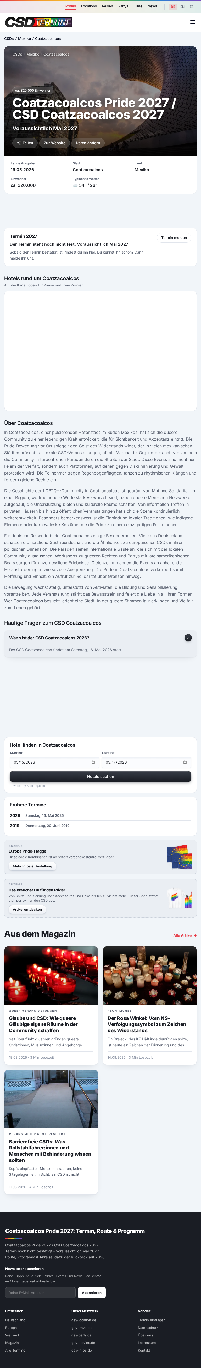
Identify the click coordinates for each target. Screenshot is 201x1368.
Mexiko (24, 38)
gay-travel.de (82, 1327)
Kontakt (144, 1350)
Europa (11, 1327)
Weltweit (12, 1335)
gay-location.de (83, 1320)
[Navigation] (192, 22)
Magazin (12, 1343)
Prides (70, 6)
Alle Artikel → (185, 935)
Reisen (107, 6)
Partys (123, 6)
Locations (89, 6)
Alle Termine (15, 1350)
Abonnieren (92, 1293)
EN (182, 7)
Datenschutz (148, 1327)
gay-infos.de (81, 1350)
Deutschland (15, 1320)
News (152, 6)
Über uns (145, 1335)
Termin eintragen (151, 1320)
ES (192, 7)
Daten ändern (88, 143)
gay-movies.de (83, 1343)
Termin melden (174, 237)
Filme (137, 6)
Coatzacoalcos (48, 38)
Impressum (147, 1343)
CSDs (9, 38)
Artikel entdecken (27, 909)
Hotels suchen (100, 776)
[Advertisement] (100, 211)
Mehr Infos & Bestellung (32, 866)
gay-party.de (81, 1335)
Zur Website (54, 143)
